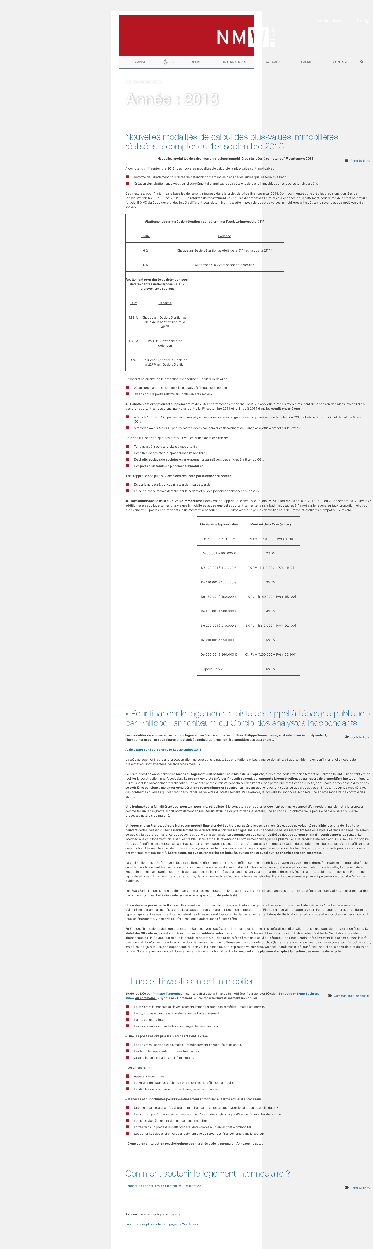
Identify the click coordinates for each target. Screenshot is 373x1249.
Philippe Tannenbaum (169, 993)
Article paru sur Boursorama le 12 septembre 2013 (163, 749)
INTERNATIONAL (235, 62)
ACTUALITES (275, 62)
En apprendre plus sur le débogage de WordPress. (162, 1224)
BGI (171, 62)
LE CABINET (139, 62)
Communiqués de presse (352, 995)
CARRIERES (309, 62)
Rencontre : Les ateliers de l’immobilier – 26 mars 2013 (164, 1186)
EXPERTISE (197, 62)
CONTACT (340, 62)
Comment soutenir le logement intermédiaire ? (208, 1173)
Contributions (360, 160)
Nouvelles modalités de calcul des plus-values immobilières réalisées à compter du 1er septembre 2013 (231, 141)
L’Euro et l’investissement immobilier (189, 981)
